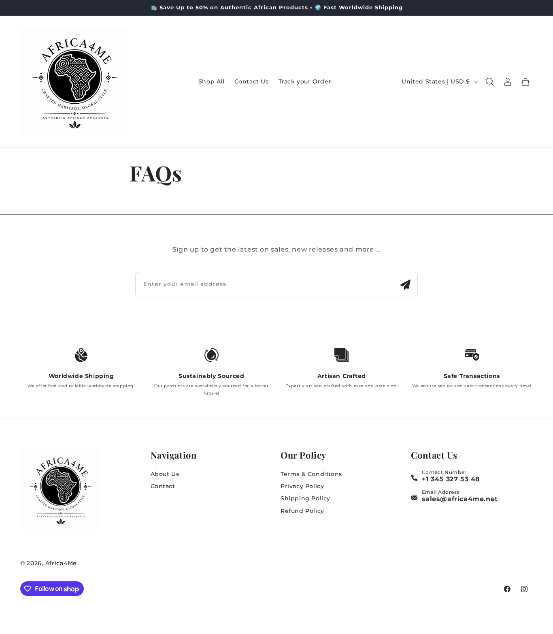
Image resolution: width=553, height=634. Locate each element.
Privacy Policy (302, 486)
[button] (490, 82)
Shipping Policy (305, 498)
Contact (163, 486)
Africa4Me (61, 563)
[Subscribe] (405, 284)
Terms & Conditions (311, 474)
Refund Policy (302, 510)
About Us (165, 474)
